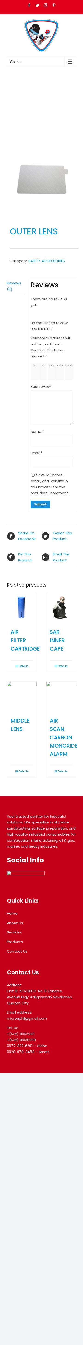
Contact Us (17, 951)
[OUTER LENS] (41, 179)
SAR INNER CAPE (57, 640)
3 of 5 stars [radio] (52, 371)
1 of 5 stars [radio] (36, 371)
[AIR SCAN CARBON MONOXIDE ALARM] (61, 696)
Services (14, 932)
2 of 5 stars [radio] (44, 371)
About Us (15, 922)
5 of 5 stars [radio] (69, 371)
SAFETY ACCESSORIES (46, 260)
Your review (42, 386)
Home (12, 913)
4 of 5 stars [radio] (61, 371)
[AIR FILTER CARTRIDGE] (22, 608)
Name (37, 431)
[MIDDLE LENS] (22, 696)
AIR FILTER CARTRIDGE (25, 640)
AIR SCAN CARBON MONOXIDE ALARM (63, 737)
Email (36, 452)
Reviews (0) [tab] (14, 286)
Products (15, 941)
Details (24, 666)
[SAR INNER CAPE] (61, 608)
